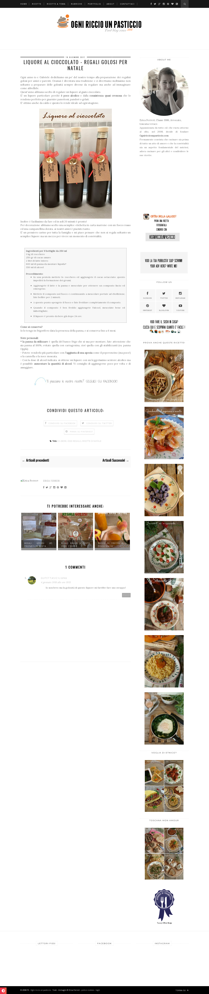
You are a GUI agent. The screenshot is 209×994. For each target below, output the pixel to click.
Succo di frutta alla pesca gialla (84, 544)
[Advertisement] (160, 186)
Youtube (180, 310)
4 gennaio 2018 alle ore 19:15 (56, 582)
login (98, 990)
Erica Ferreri (51, 480)
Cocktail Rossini (116, 543)
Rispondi (126, 595)
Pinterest (147, 310)
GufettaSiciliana (54, 578)
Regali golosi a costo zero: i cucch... (47, 544)
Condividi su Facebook (62, 423)
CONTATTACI (127, 4)
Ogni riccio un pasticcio (41, 990)
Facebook (147, 298)
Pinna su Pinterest (81, 432)
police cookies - (88, 990)
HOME (23, 4)
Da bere (62, 441)
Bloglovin (164, 310)
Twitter (164, 298)
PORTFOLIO (94, 4)
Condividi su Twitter (99, 423)
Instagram (180, 298)
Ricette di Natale (91, 441)
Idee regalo (74, 441)
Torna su (181, 990)
